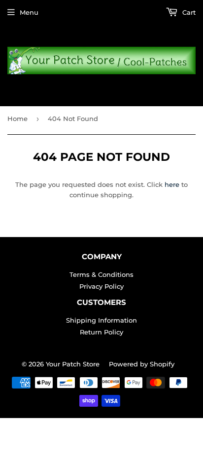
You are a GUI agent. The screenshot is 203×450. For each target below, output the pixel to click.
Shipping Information (101, 320)
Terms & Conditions (101, 274)
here (172, 184)
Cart (188, 12)
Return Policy (101, 332)
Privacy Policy (101, 286)
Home (17, 118)
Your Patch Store (73, 364)
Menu (29, 12)
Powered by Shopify (141, 364)
